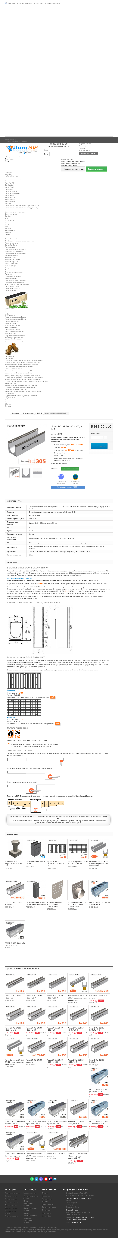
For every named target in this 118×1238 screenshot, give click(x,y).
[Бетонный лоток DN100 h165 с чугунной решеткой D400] (78, 1141)
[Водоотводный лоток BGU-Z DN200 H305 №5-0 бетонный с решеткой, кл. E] (15, 930)
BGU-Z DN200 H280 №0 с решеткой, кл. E (15, 1123)
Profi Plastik (9, 189)
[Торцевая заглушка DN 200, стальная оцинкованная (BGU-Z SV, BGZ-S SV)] (57, 890)
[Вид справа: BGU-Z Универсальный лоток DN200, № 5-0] (26, 472)
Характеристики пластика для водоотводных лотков (23, 391)
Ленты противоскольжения (14, 331)
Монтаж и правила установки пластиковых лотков (22, 362)
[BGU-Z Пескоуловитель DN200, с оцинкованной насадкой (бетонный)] (36, 849)
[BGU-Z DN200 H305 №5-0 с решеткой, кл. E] (57, 1109)
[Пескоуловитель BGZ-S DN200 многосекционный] (36, 890)
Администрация (10, 140)
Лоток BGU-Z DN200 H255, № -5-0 (76, 1061)
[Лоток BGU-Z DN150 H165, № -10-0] (15, 1015)
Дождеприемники (11, 278)
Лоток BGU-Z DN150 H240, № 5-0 (76, 1029)
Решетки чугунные (11, 262)
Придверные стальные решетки (16, 313)
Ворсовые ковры (10, 323)
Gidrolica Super (10, 197)
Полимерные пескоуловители (15, 253)
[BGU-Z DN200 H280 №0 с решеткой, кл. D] (99, 1077)
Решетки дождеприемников (14, 282)
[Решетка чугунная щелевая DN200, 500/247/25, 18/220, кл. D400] (57, 849)
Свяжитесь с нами (49, 1207)
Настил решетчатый (12, 286)
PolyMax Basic (10, 199)
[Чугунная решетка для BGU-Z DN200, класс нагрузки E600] (24, 707)
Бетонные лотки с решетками (15, 212)
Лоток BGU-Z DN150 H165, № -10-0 (13, 1029)
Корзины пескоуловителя (13, 272)
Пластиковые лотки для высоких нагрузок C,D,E (22, 208)
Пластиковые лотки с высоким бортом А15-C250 (22, 206)
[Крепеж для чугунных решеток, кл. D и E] (15, 849)
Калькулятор (9, 393)
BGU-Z (7, 224)
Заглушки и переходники (13, 268)
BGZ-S (7, 226)
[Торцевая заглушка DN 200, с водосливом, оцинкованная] (78, 890)
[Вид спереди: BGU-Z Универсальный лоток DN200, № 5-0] (37, 472)
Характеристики (10, 383)
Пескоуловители (10, 247)
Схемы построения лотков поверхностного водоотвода (24, 360)
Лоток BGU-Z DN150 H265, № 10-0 (97, 1029)
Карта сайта (46, 1216)
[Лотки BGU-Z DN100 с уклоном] (99, 983)
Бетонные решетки (11, 264)
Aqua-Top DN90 (10, 183)
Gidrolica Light (9, 185)
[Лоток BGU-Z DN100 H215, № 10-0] (57, 983)
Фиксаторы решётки (12, 270)
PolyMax (8, 204)
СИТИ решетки (10, 315)
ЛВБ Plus (8, 233)
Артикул (54, 434)
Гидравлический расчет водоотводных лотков (21, 396)
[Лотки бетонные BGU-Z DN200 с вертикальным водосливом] (99, 849)
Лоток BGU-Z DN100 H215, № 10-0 (55, 997)
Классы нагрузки (30, 1193)
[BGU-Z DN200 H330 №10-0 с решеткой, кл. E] (15, 1141)
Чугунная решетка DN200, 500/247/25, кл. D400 (56, 864)
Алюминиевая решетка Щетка (15, 319)
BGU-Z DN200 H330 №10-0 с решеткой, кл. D (99, 1123)
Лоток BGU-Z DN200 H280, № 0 (97, 1061)
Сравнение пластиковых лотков (16, 389)
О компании (9, 402)
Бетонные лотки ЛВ (12, 214)
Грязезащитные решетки (13, 311)
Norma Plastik (9, 187)
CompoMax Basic (11, 245)
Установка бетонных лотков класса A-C (18, 371)
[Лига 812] (22, 149)
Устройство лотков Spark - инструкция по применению (24, 377)
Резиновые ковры (11, 333)
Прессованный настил (12, 288)
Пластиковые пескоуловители (15, 249)
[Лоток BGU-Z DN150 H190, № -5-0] (36, 1015)
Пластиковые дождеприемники (15, 280)
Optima (7, 235)
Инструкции (9, 358)
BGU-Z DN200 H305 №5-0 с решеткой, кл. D (99, 903)
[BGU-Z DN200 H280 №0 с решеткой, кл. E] (15, 1109)
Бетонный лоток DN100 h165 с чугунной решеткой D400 (77, 1156)
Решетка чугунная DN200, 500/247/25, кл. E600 (78, 863)
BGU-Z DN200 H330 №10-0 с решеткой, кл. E (15, 1155)
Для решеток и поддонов (13, 340)
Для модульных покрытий (14, 342)
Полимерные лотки (11, 243)
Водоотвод (8, 175)
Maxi (6, 218)
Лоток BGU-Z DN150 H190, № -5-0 (34, 1029)
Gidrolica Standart (11, 191)
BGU (6, 222)
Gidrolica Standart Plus (12, 193)
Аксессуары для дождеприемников (17, 284)
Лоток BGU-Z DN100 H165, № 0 (13, 997)
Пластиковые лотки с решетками (16, 179)
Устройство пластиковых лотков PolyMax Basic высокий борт (26, 381)
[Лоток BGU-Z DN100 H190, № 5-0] (36, 983)
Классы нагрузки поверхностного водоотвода (21, 385)
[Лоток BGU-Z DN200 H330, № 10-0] (78, 1109)
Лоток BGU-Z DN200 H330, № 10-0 (76, 1123)
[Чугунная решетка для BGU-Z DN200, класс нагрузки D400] (24, 681)
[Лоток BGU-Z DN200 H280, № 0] (99, 1047)
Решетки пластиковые (12, 259)
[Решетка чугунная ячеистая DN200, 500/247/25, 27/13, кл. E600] (78, 849)
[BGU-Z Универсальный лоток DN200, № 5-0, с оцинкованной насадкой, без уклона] (14, 472)
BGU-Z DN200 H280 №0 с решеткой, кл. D (99, 1091)
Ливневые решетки (11, 255)
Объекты (8, 404)
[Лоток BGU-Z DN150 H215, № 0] (57, 1015)
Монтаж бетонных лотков (13, 369)
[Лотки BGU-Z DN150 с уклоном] (36, 1047)
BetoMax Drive (10, 230)
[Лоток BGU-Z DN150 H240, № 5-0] (78, 1015)
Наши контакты (47, 1204)
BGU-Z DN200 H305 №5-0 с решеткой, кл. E (15, 944)
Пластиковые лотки (11, 177)
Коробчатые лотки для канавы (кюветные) (19, 241)
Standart (7, 216)
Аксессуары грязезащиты (14, 338)
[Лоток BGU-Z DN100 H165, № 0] (15, 983)
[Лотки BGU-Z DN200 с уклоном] (57, 1141)
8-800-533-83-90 (59, 144)
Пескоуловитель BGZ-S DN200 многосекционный (36, 903)
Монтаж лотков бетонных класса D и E (18, 373)
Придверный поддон (12, 321)
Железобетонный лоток (13, 239)
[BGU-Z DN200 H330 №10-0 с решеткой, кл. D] (99, 1109)
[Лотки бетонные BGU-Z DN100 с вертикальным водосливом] (78, 983)
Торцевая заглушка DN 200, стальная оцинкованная (56, 904)
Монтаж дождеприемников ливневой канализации (22, 375)
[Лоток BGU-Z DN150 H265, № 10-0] (99, 1015)
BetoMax (8, 228)
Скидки (44, 1193)
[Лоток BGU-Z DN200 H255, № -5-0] (78, 1047)
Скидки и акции (10, 398)
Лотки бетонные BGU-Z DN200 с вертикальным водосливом (98, 864)
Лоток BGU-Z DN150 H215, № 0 (55, 1029)
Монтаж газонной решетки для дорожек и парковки (22, 379)
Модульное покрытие (12, 325)
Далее (44, 473)
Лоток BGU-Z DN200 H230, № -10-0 (55, 1061)
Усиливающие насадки (13, 276)
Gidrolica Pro (9, 195)
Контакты (8, 406)
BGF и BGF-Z (9, 220)
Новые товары (47, 1196)
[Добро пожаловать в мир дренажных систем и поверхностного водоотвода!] (59, 69)
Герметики (8, 274)
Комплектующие (10, 266)
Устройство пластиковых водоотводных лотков (21, 365)
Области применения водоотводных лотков (20, 387)
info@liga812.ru (76, 1222)
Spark (7, 181)
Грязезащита (9, 309)
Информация (9, 356)
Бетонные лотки (10, 210)
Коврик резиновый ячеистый (15, 336)
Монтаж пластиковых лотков (28, 1203)
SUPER (7, 237)
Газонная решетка (11, 290)
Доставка (8, 400)
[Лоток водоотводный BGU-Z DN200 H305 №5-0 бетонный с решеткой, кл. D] (99, 890)
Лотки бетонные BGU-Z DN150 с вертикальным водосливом (14, 1062)
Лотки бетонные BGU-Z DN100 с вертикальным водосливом (77, 998)
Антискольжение (10, 327)
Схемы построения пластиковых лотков (19, 367)
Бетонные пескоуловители (14, 251)
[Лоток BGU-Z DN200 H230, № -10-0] (57, 1047)
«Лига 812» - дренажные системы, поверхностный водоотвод (35, 1227)
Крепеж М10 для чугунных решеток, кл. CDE (14, 864)
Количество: (95, 434)
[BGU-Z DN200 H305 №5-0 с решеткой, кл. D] (36, 1109)
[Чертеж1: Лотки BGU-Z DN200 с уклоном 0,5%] (15, 890)
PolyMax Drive (10, 201)
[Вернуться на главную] (7, 413)
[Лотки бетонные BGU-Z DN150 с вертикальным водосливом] (15, 1047)
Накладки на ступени (12, 329)
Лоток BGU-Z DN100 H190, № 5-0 (34, 997)
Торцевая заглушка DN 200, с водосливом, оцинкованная (77, 904)
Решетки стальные (11, 257)
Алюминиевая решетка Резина (15, 317)
